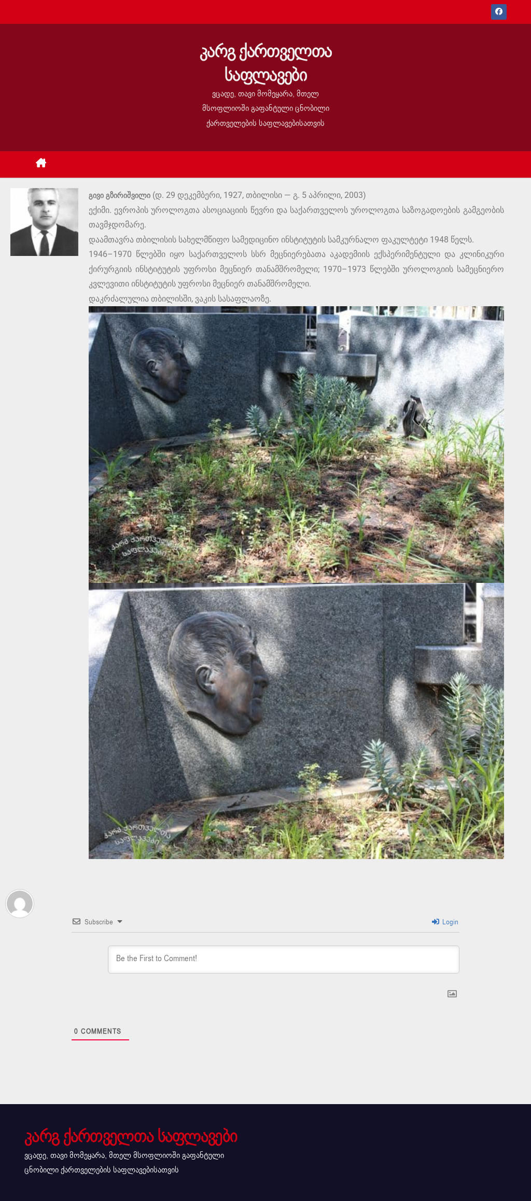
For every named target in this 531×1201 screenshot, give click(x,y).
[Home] (41, 164)
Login (449, 922)
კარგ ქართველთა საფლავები (265, 63)
